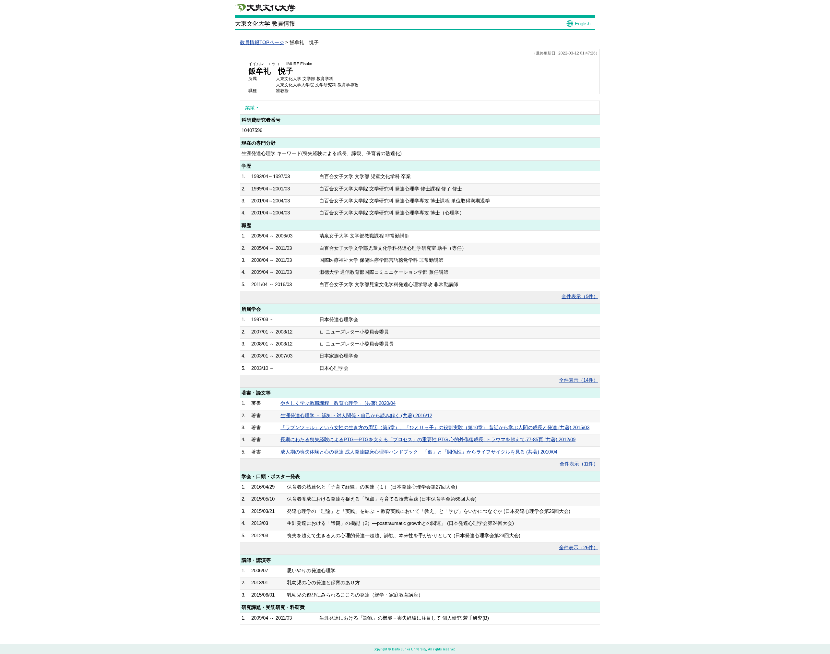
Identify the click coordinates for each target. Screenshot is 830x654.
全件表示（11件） (579, 463)
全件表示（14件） (578, 380)
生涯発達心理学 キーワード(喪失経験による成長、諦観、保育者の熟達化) (322, 153)
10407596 (252, 130)
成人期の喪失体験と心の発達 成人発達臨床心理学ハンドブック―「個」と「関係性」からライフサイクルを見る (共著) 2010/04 (418, 451)
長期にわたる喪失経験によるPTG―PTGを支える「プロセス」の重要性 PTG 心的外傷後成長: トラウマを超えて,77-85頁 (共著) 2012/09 (427, 439)
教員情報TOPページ (262, 42)
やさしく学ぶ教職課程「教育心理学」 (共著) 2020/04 (338, 403)
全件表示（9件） (580, 296)
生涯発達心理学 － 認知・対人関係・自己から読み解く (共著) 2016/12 (356, 415)
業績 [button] (250, 107)
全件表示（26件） (578, 547)
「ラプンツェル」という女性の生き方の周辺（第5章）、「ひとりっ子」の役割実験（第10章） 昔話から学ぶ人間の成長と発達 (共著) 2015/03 (434, 427)
